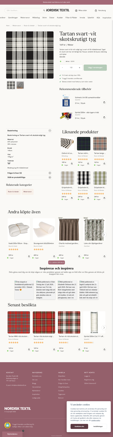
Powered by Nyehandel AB (56, 435)
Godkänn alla (79, 426)
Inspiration (107, 18)
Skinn (44, 18)
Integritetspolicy (64, 387)
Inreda (82, 18)
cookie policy (95, 420)
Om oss (35, 380)
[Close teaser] (23, 431)
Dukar (51, 18)
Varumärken (36, 387)
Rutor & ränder (29, 26)
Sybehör (91, 18)
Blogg (34, 383)
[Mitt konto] (81, 10)
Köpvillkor (61, 376)
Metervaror (25, 18)
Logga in (87, 376)
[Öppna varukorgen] (100, 10)
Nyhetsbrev (36, 391)
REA (98, 18)
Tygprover (61, 394)
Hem (7, 26)
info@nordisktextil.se (18, 385)
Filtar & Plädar (71, 18)
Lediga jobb (36, 398)
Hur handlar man (64, 380)
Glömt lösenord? (90, 383)
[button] (44, 10)
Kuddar (60, 18)
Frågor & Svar (63, 383)
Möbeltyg (36, 18)
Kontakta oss (36, 376)
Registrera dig (89, 380)
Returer (61, 398)
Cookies (61, 391)
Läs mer (62, 57)
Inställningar (98, 426)
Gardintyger (13, 18)
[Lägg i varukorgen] (104, 102)
